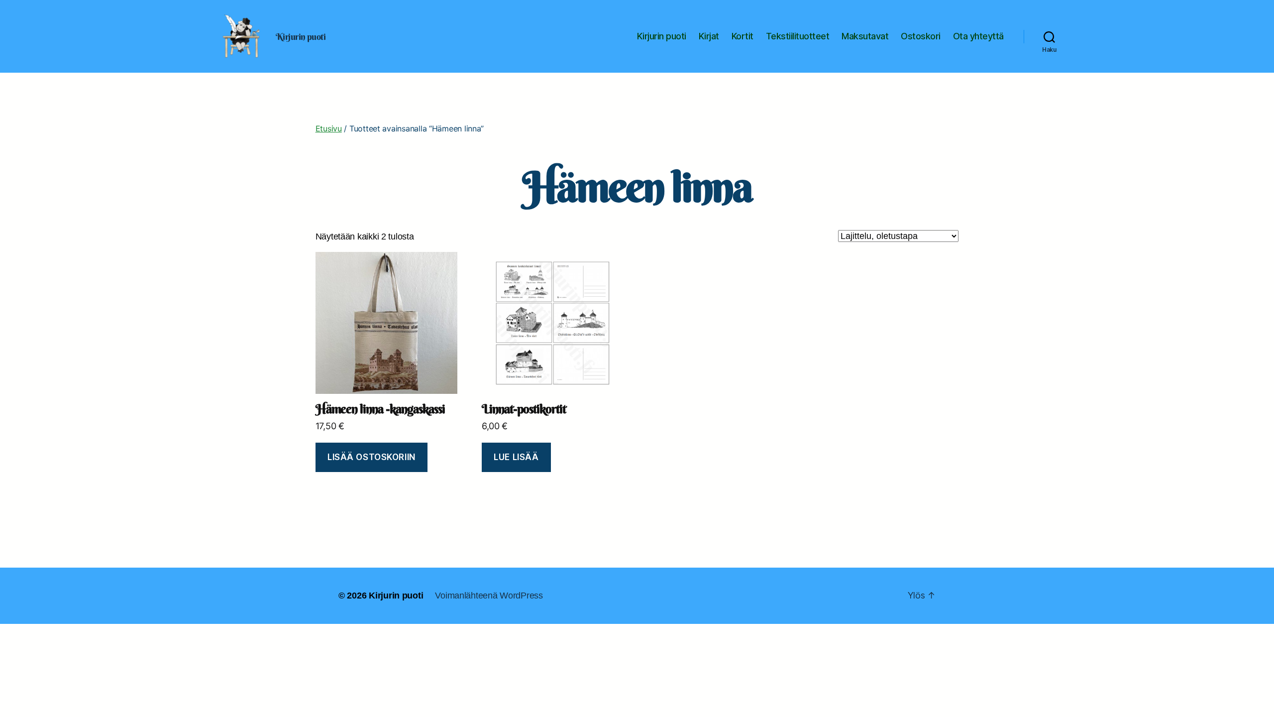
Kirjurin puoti (661, 36)
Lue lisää (516, 457)
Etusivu (329, 128)
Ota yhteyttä (978, 36)
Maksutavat (865, 36)
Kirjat (709, 36)
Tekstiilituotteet (798, 36)
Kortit (742, 36)
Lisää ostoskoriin (371, 457)
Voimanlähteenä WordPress (489, 595)
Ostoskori (921, 36)
